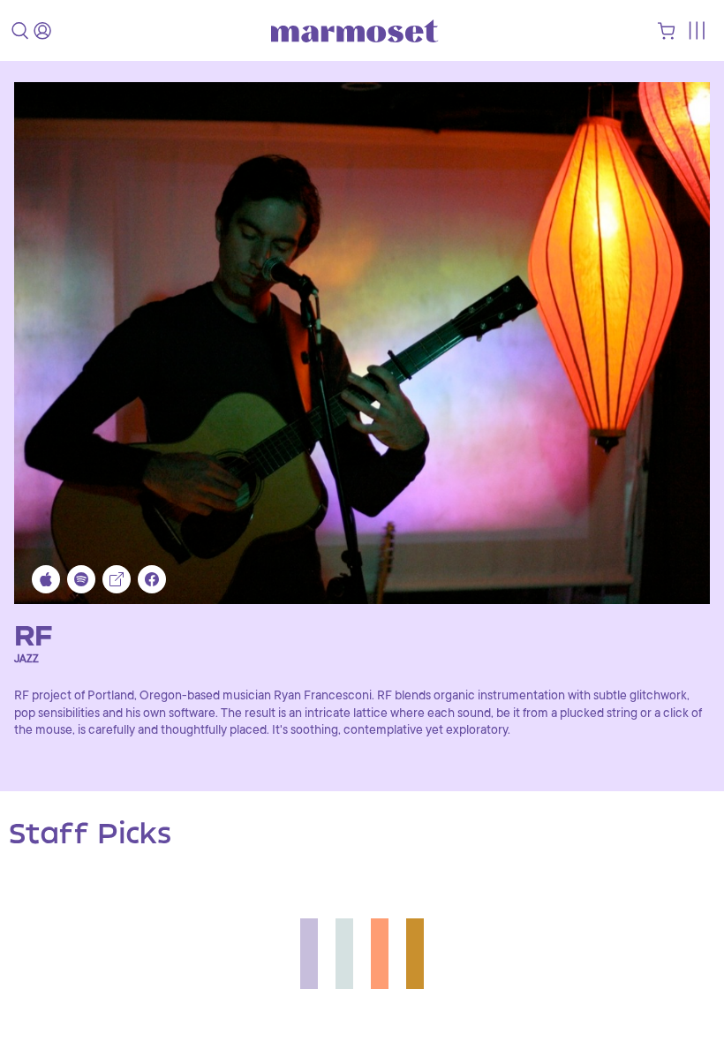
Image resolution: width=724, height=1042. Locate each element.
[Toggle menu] (696, 30)
